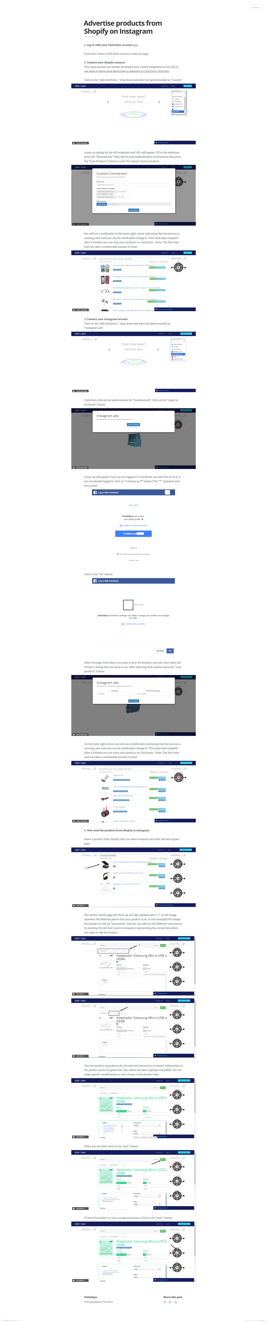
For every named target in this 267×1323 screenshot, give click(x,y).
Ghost (263, 1320)
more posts (94, 1302)
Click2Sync (90, 1297)
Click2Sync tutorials (9, 1320)
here (135, 45)
